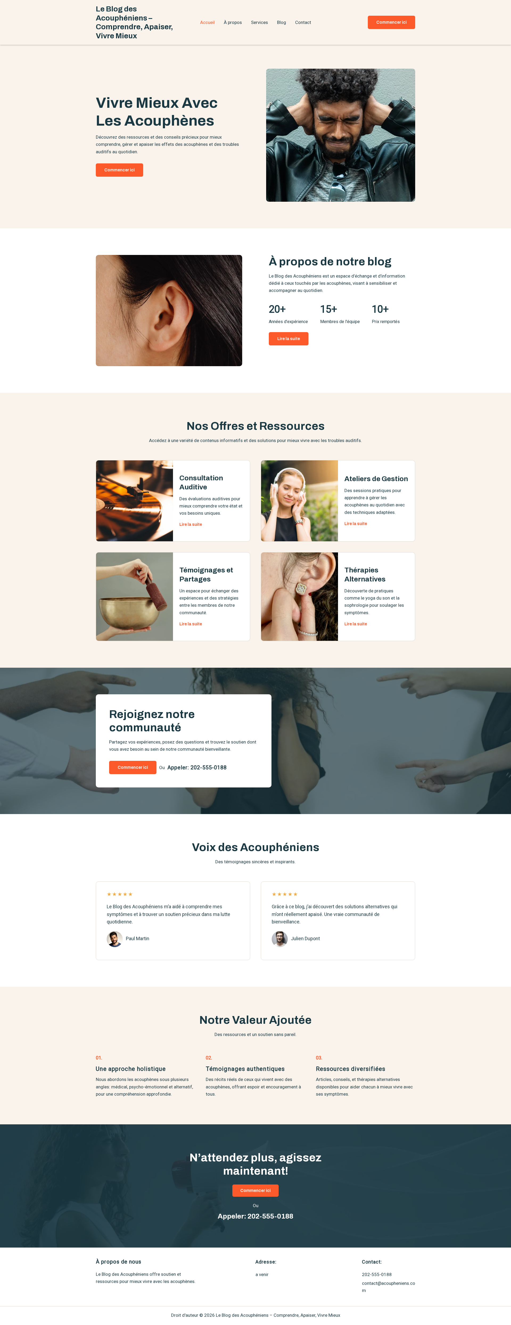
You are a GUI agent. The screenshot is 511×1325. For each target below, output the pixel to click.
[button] (391, 22)
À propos (233, 22)
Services (259, 22)
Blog (281, 22)
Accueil (207, 22)
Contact (303, 22)
